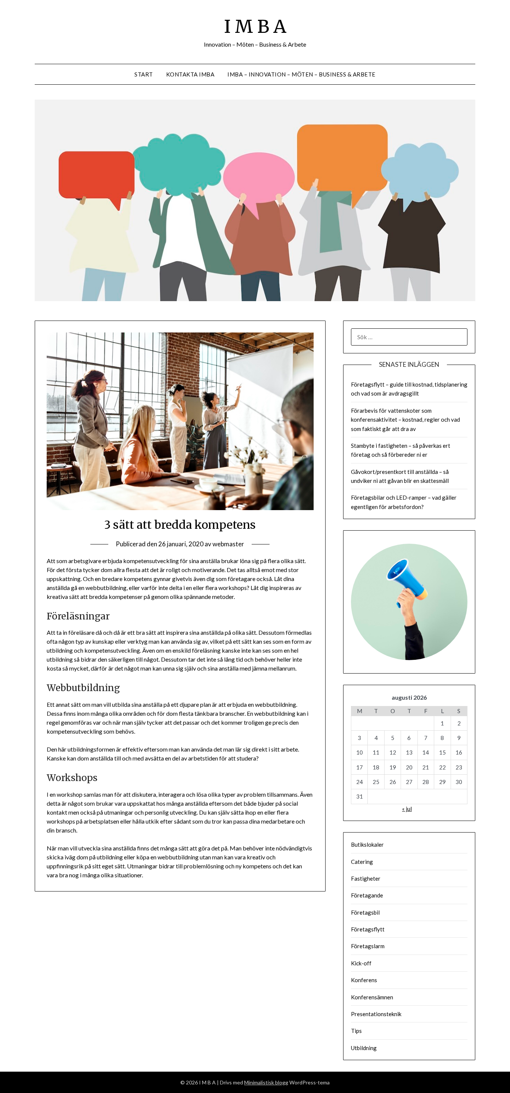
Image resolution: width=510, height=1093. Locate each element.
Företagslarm (368, 946)
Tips (356, 1030)
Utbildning (364, 1047)
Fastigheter (365, 878)
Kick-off (361, 963)
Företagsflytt (368, 929)
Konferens (364, 980)
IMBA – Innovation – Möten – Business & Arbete (301, 74)
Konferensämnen (372, 997)
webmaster (228, 544)
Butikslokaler (367, 844)
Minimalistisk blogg (266, 1082)
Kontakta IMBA (190, 74)
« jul (407, 808)
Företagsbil (365, 912)
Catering (362, 861)
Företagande (367, 895)
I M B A (255, 26)
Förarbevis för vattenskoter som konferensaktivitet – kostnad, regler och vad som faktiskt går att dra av (405, 419)
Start (143, 74)
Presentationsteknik (376, 1014)
